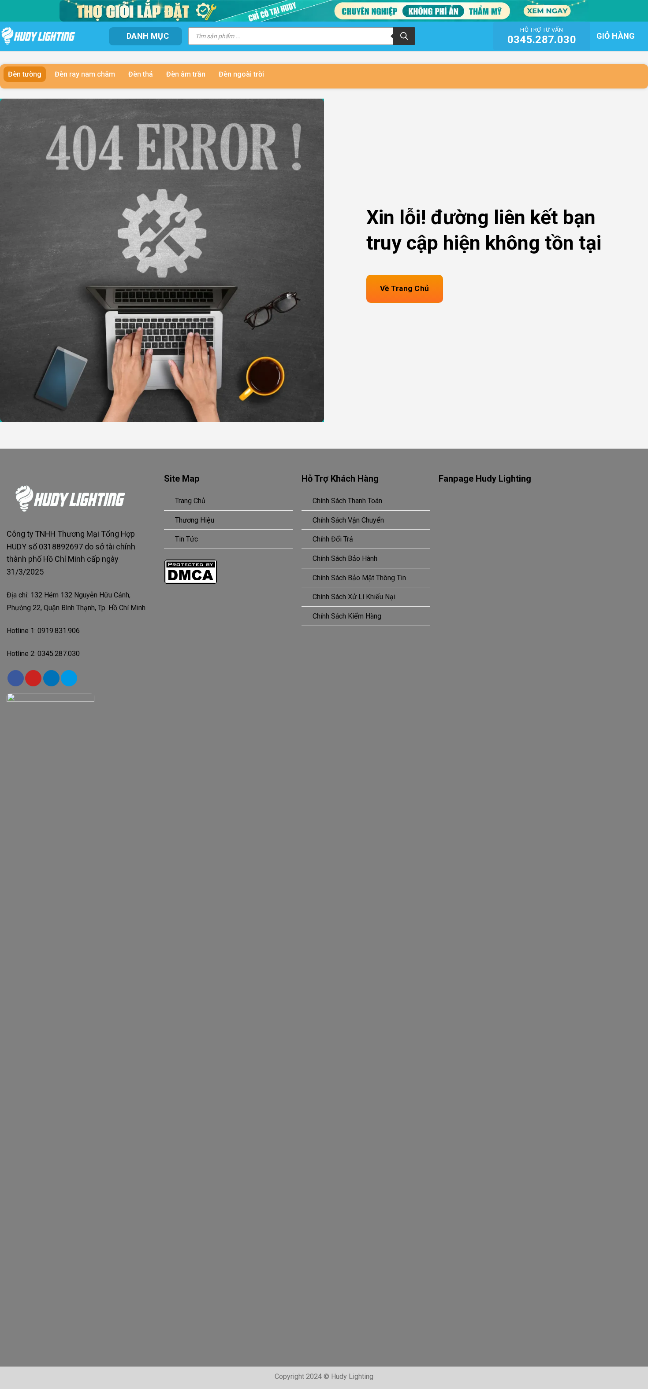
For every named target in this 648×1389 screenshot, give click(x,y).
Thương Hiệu (194, 520)
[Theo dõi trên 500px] (69, 678)
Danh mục (148, 36)
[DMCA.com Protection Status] (190, 571)
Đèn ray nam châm (85, 74)
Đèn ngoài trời (241, 74)
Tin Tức (186, 539)
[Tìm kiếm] (404, 36)
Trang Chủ (190, 501)
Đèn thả (140, 74)
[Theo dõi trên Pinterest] (33, 678)
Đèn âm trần (185, 74)
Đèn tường (24, 74)
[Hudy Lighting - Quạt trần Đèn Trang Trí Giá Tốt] (48, 36)
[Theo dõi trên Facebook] (15, 678)
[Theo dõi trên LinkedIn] (51, 678)
